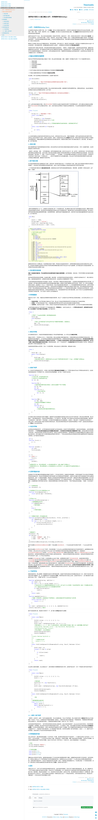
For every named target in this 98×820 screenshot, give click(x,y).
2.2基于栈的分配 (6, 15)
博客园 (86, 9)
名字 (87, 22)
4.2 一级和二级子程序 (7, 31)
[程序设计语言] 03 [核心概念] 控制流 (8, 36)
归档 (81, 9)
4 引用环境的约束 (5, 27)
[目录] (96, 812)
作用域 (83, 22)
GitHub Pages (77, 817)
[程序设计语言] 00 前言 (6, 3)
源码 (93, 24)
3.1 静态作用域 (6, 21)
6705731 (50, 12)
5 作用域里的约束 (5, 33)
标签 (77, 9)
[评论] (96, 815)
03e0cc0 (75, 24)
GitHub (92, 9)
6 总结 (3, 35)
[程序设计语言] (4, 2)
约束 (93, 22)
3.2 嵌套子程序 (6, 23)
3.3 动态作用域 (6, 25)
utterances (67, 817)
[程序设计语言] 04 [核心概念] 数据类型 (9, 38)
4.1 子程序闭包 (6, 29)
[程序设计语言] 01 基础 (6, 5)
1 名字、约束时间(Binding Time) (8, 9)
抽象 (90, 22)
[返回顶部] (96, 818)
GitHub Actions (56, 817)
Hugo (61, 817)
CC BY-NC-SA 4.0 (37, 19)
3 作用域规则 (4, 19)
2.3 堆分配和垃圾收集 (7, 17)
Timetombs (88, 5)
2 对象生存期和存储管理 (7, 11)
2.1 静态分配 (5, 13)
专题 (72, 9)
